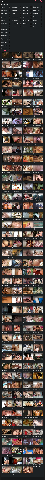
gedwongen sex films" (16, 16)
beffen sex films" (5, 16)
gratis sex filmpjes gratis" (5, 39)
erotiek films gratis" (5, 26)
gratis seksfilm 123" (37, 20)
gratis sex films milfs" (5, 45)
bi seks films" (5, 20)
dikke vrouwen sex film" (5, 23)
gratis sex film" (37, 26)
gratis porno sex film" (37, 13)
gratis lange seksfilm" (27, 17)
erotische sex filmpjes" (16, 7)
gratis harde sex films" (27, 13)
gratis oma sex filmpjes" (37, 7)
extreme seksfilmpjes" (16, 10)
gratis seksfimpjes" (37, 23)
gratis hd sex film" (27, 14)
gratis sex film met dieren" (5, 32)
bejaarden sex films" (5, 17)
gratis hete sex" (27, 16)
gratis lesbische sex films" (27, 20)
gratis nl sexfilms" (27, 26)
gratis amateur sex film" (16, 17)
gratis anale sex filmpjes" (16, 20)
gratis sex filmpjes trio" (5, 42)
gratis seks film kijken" (37, 16)
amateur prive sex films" (5, 10)
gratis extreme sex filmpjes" (16, 23)
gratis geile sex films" (27, 10)
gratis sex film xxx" (5, 36)
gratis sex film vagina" (5, 35)
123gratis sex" (5, 7)
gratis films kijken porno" (27, 7)
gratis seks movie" (37, 17)
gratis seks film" (37, 14)
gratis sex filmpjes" (5, 38)
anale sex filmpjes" (5, 14)
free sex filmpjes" (16, 14)
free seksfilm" (16, 13)
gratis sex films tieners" (5, 48)
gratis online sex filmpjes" (37, 10)
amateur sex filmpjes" (5, 13)
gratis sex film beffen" (5, 29)
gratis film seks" (16, 26)
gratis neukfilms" (27, 23)
